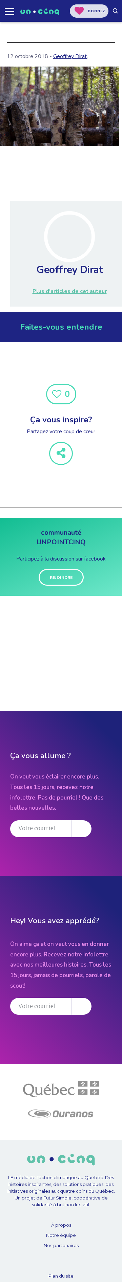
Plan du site (61, 1276)
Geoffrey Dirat (70, 56)
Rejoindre (61, 577)
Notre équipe (61, 1235)
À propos (61, 1225)
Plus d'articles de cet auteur (70, 291)
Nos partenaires (61, 1245)
